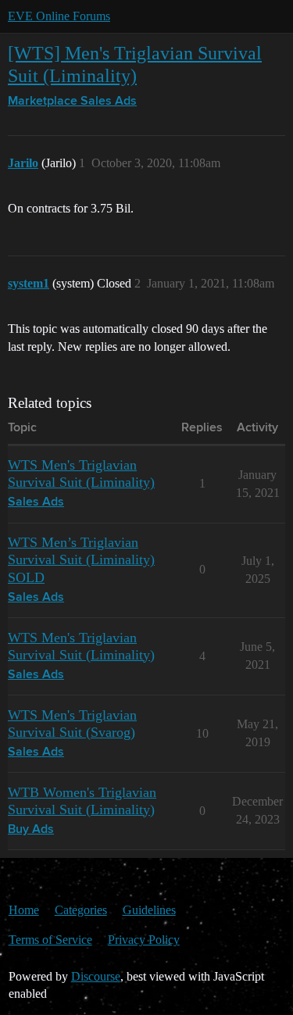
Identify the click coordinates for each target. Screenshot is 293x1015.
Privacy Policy (144, 939)
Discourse (95, 976)
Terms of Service (50, 939)
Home (24, 910)
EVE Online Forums (59, 16)
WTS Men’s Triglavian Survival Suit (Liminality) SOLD (81, 559)
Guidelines (149, 910)
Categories (81, 910)
